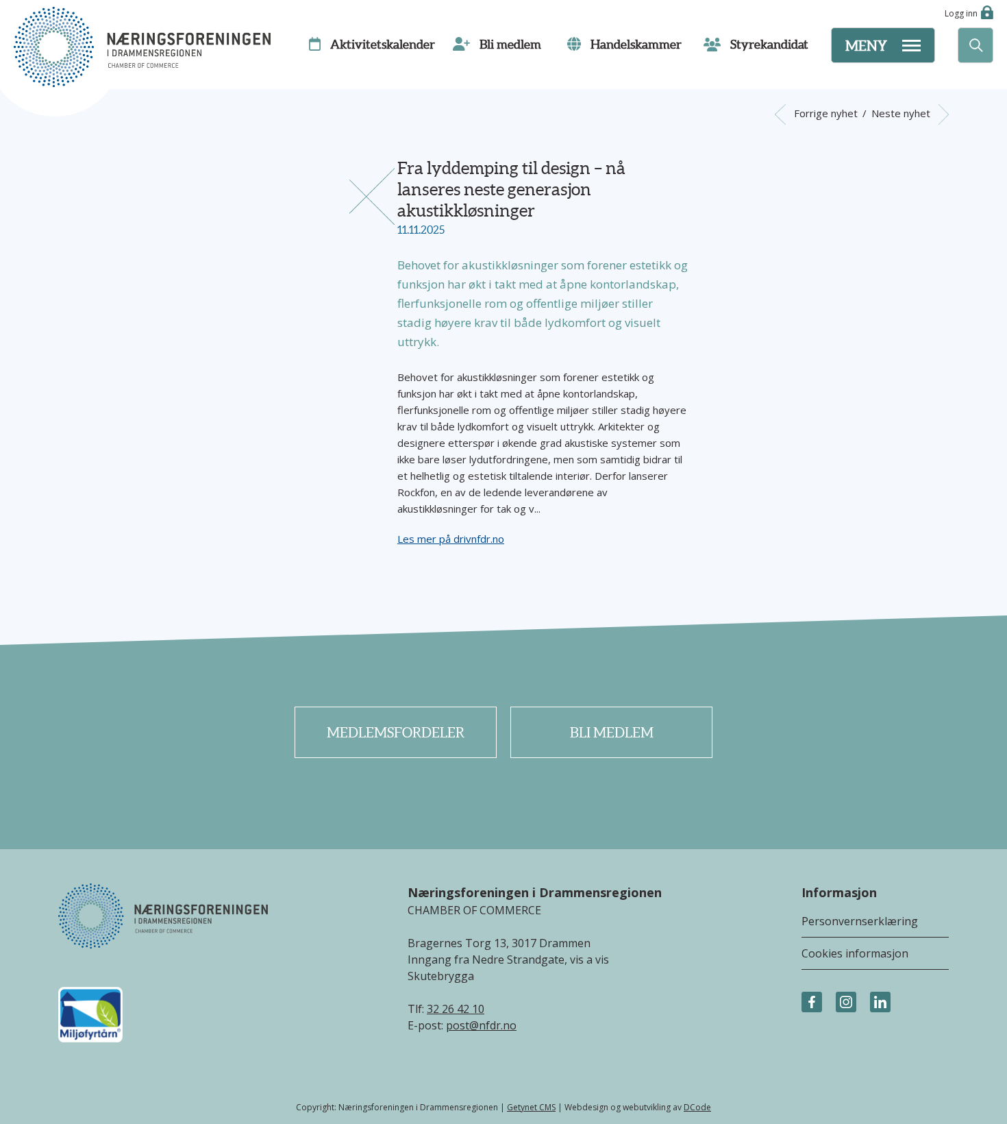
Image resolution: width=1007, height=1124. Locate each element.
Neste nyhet (902, 113)
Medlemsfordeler (395, 732)
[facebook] (811, 1003)
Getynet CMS (531, 1107)
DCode (697, 1107)
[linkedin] (880, 1003)
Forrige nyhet (824, 113)
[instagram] (846, 1003)
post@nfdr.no (481, 1025)
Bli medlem (612, 732)
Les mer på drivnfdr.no (450, 539)
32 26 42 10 (455, 1008)
